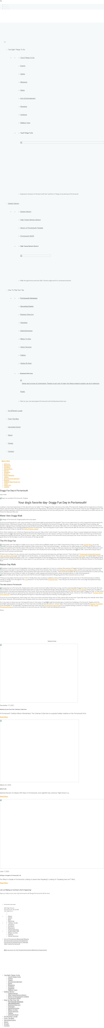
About (6, 5)
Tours (6, 483)
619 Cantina (83, 589)
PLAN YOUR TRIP (13, 931)
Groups (6, 7)
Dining (22, 90)
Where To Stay (25, 339)
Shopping (23, 107)
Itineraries (23, 323)
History (13, 204)
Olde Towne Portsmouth (12, 944)
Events (22, 66)
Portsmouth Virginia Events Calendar (16, 942)
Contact (7, 9)
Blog (13, 419)
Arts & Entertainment (27, 98)
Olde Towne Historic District (30, 220)
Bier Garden (73, 589)
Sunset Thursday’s (96, 604)
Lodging (6, 487)
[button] (1, 1)
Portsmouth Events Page (52, 605)
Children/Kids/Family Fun (12, 482)
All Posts (7, 464)
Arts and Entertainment (12, 479)
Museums (23, 82)
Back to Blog (5, 461)
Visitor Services (25, 347)
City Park (82, 556)
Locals (15, 411)
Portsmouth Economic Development (16, 941)
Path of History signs (31, 529)
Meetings (11, 921)
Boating (6, 480)
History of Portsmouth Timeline (31, 228)
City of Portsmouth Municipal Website (16, 939)
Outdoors (23, 115)
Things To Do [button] (16, 50)
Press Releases (9, 475)
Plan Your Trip (11, 1000)
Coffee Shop (88, 544)
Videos (6, 477)
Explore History (25, 212)
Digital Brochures (26, 331)
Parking (23, 355)
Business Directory (27, 315)
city (26, 579)
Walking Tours (25, 123)
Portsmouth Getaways (28, 298)
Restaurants (8, 469)
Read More (4, 717)
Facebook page (53, 579)
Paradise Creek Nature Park (68, 570)
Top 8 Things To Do (27, 58)
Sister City (7, 485)
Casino (22, 74)
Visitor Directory (13, 929)
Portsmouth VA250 (27, 236)
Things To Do (13, 923)
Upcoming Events (27, 306)
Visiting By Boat (26, 363)
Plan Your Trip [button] (16, 290)
